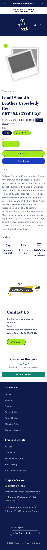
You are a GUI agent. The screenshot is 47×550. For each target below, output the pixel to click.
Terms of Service (13, 430)
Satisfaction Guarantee (39, 253)
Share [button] (7, 237)
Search (8, 394)
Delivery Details (23, 251)
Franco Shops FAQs (14, 458)
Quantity (5, 139)
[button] (5, 25)
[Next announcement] (42, 3)
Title (7, 133)
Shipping (5, 123)
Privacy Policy (11, 412)
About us (9, 400)
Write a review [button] (23, 374)
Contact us (10, 406)
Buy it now (23, 161)
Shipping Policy (12, 424)
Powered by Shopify (32, 543)
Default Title (22, 133)
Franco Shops (19, 543)
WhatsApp (16, 342)
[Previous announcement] (5, 3)
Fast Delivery (11, 464)
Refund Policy (11, 418)
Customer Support (8, 251)
